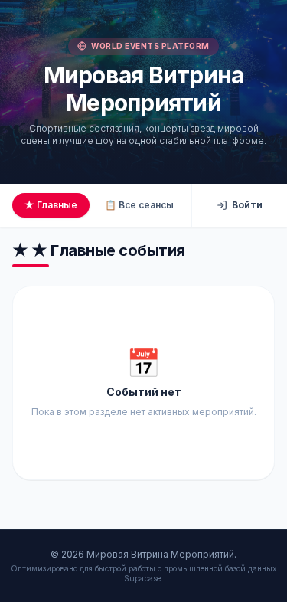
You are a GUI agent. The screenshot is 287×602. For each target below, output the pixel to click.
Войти (247, 205)
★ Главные (50, 205)
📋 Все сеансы (139, 205)
